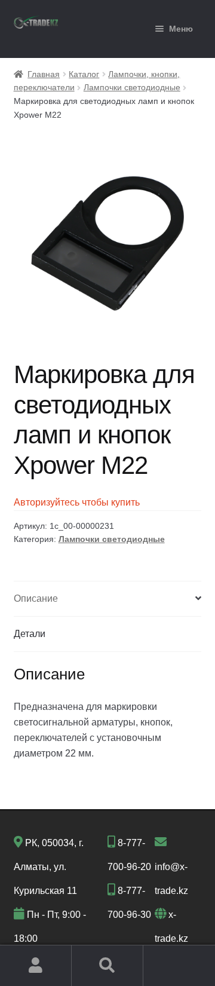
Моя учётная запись (36, 965)
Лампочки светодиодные (132, 87)
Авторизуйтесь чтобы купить (77, 502)
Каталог (84, 74)
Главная (43, 74)
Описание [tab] (36, 598)
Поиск (107, 965)
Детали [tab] (29, 634)
